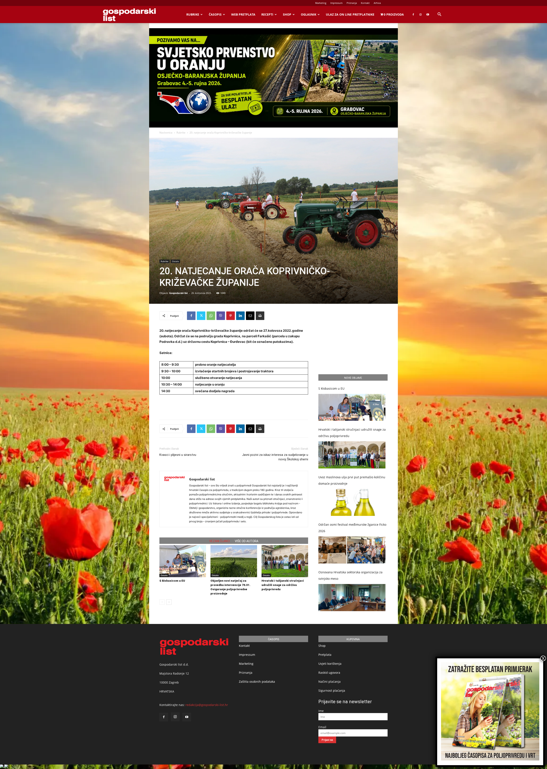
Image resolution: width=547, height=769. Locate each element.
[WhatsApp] (211, 315)
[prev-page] (162, 602)
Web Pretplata (243, 14)
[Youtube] (428, 14)
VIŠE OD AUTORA (246, 541)
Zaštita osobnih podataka (257, 681)
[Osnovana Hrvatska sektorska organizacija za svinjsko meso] (351, 597)
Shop (287, 14)
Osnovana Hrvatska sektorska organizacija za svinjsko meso (350, 575)
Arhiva (377, 2)
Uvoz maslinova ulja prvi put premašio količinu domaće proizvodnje (351, 480)
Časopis (215, 14)
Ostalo (175, 261)
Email (322, 727)
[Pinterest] (230, 315)
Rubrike (192, 14)
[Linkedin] (240, 315)
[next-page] (169, 602)
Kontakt (365, 2)
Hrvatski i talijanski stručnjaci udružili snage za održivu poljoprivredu (283, 585)
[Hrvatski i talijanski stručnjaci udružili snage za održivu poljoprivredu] (285, 561)
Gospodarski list (178, 293)
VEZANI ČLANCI (219, 541)
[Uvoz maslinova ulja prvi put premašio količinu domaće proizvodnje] (351, 502)
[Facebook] (413, 14)
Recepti (267, 14)
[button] (439, 15)
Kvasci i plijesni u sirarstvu (177, 455)
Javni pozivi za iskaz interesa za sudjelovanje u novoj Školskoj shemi (275, 457)
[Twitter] (201, 315)
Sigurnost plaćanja (331, 690)
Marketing (320, 2)
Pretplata (324, 655)
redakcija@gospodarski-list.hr (206, 705)
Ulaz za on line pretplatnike (350, 14)
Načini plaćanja (329, 681)
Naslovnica (165, 132)
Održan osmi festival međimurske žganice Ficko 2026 (352, 527)
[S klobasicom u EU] (182, 561)
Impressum (336, 2)
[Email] (250, 315)
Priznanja (352, 2)
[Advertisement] (234, 405)
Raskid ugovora (329, 673)
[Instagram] (420, 14)
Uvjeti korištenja (329, 664)
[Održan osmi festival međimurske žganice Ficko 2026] (351, 550)
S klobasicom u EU (172, 580)
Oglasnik (308, 14)
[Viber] (220, 315)
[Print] (260, 315)
